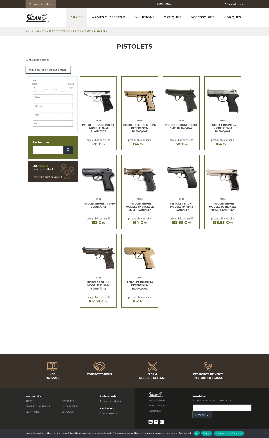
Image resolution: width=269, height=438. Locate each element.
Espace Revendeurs (41, 3)
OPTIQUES (172, 17)
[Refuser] (265, 433)
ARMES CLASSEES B (108, 17)
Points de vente (234, 3)
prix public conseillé (98, 142)
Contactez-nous (109, 413)
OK (196, 433)
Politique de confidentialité (229, 433)
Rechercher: (41, 142)
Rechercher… (164, 3)
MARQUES (232, 17)
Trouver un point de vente (46, 176)
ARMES (76, 17)
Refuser (207, 433)
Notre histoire (157, 400)
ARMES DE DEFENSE (58, 31)
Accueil (29, 31)
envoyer (200, 414)
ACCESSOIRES (202, 17)
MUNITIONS (144, 17)
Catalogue (155, 410)
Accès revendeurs (110, 401)
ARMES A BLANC (82, 31)
